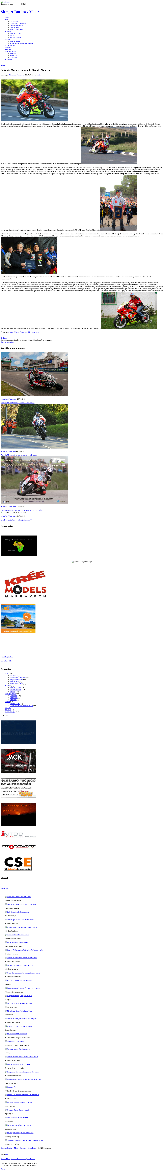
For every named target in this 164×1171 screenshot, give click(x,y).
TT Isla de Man (33, 332)
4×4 (6, 673)
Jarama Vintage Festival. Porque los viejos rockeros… (18, 1159)
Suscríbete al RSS (7, 661)
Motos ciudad (22, 1034)
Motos (7, 39)
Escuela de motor (26, 1102)
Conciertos (13, 57)
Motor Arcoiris (23, 1117)
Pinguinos (23, 332)
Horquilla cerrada (26, 996)
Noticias (8, 47)
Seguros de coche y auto (33, 1079)
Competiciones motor (32, 973)
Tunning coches (24, 1049)
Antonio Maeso (13, 332)
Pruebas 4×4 (14, 27)
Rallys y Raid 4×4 (16, 29)
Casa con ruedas (25, 1125)
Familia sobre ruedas (29, 927)
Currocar (17, 1087)
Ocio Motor (20, 1041)
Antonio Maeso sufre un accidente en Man (20, 455)
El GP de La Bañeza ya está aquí (16, 520)
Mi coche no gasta (26, 965)
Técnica (12, 35)
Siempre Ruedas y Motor (20, 12)
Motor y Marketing (27, 1133)
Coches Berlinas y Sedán (34, 950)
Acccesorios (14, 21)
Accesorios (14, 675)
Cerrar (3, 1169)
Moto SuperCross (26, 1011)
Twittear (4, 338)
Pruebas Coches (15, 33)
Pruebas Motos (15, 41)
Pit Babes (13, 53)
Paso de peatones (26, 1026)
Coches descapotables (30, 1057)
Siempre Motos (23, 935)
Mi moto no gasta (26, 1003)
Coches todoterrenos (29, 904)
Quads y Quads (24, 1110)
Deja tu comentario (7, 342)
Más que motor (10, 51)
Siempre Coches (25, 897)
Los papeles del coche (31, 1072)
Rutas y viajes (10, 45)
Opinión (8, 49)
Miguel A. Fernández (16, 75)
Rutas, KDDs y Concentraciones (21, 43)
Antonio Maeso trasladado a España (17, 403)
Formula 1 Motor (26, 980)
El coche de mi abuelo (31, 1095)
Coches (8, 31)
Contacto (8, 59)
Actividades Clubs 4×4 (18, 23)
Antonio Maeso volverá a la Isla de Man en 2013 (22, 510)
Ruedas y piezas (24, 1064)
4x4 (6, 19)
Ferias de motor (24, 942)
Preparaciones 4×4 (16, 25)
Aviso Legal (32, 1148)
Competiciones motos (32, 988)
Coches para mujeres (29, 1019)
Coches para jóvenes (29, 958)
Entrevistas (14, 55)
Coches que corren (27, 920)
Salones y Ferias (15, 37)
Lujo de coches (23, 912)
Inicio (7, 17)
